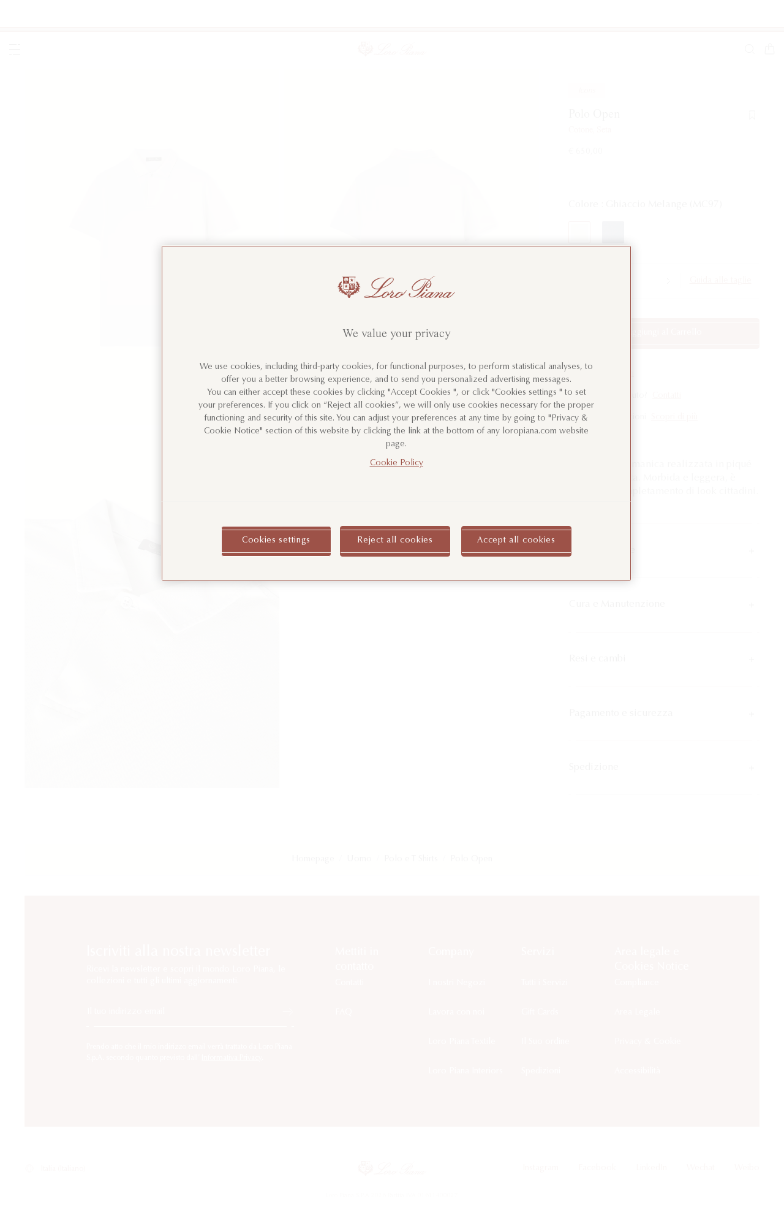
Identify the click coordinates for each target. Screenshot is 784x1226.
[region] (396, 413)
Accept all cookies (516, 540)
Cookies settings (276, 540)
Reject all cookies (395, 540)
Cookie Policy (396, 463)
